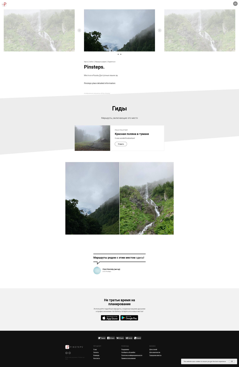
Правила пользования (128, 358)
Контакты (96, 358)
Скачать (96, 352)
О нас (95, 349)
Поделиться (111, 61)
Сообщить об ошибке (128, 352)
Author (91, 61)
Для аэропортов (154, 352)
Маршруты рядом (100, 61)
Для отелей (153, 349)
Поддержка (125, 349)
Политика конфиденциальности (131, 355)
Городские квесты (155, 355)
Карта (86, 61)
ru (117, 75)
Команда (96, 355)
